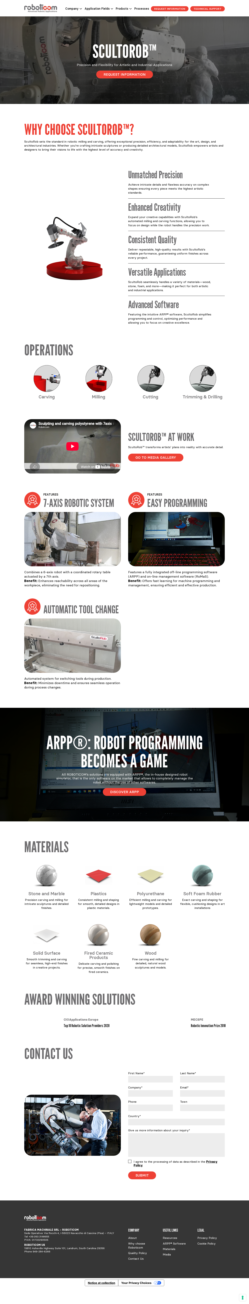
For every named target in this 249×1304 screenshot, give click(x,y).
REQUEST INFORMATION (169, 8)
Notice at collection (101, 1283)
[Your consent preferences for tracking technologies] (242, 1297)
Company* (135, 1087)
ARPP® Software (174, 1243)
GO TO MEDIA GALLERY (155, 457)
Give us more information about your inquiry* (159, 1130)
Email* (184, 1087)
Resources (170, 1238)
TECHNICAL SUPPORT (207, 8)
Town (183, 1101)
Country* (134, 1116)
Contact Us (136, 1258)
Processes (141, 8)
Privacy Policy (207, 1238)
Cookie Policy (206, 1243)
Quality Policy (137, 1253)
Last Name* (188, 1073)
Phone (132, 1101)
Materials (169, 1249)
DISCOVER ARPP (124, 792)
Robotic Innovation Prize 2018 (81, 1025)
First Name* (136, 1073)
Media (167, 1254)
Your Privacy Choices (136, 1283)
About (132, 1238)
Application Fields (97, 8)
